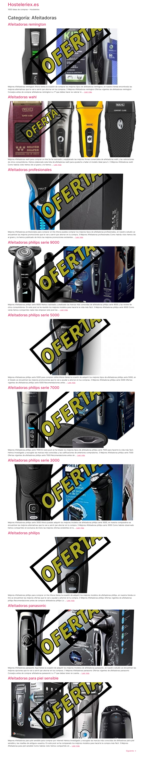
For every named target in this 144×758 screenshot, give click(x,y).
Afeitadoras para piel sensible (33, 678)
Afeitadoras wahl (22, 97)
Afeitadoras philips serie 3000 (34, 460)
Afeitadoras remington (27, 24)
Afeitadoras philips (24, 533)
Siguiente (131, 751)
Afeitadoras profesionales (30, 169)
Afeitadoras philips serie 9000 (33, 242)
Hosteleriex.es (23, 4)
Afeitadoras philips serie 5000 (33, 315)
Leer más (88, 92)
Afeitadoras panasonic (27, 605)
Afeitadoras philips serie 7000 (33, 387)
